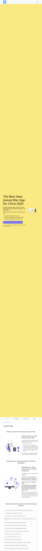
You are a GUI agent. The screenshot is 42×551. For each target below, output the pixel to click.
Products (8, 422)
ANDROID (16, 418)
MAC (34, 418)
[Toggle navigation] (37, 2)
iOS (7, 418)
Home (4, 422)
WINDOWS (25, 418)
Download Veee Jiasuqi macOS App (13, 222)
